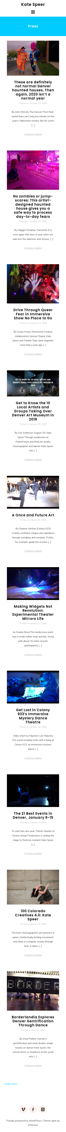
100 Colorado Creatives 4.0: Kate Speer (33, 915)
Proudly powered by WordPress (23, 1120)
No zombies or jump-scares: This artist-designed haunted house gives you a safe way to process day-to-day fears (33, 206)
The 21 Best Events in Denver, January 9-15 (33, 815)
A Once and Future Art (33, 515)
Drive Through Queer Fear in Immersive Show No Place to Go (33, 314)
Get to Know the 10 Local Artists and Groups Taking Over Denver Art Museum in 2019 (33, 411)
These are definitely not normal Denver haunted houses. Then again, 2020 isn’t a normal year (33, 90)
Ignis (54, 1120)
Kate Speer (33, 4)
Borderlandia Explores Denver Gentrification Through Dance (33, 1021)
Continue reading (33, 134)
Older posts (11, 1084)
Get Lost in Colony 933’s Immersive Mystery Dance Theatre (33, 716)
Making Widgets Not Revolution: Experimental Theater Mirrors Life (33, 612)
